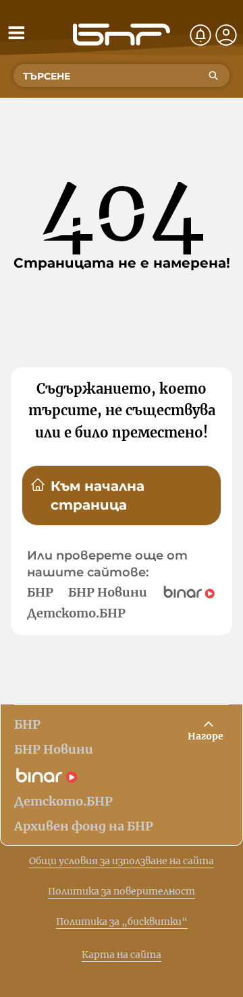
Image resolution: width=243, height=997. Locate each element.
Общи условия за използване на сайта (121, 861)
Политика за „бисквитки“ (122, 921)
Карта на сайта (121, 954)
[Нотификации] (200, 35)
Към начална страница (97, 495)
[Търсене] (213, 75)
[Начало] (121, 35)
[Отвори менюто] (16, 32)
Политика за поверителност (121, 891)
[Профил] (226, 35)
